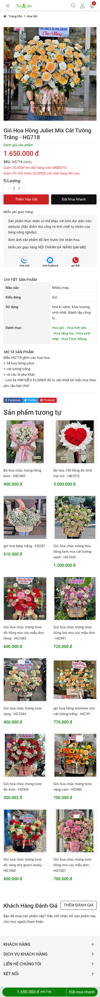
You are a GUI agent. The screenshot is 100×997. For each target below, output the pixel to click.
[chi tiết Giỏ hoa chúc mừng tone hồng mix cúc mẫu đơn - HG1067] (75, 831)
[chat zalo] (24, 260)
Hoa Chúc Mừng (74, 339)
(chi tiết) (79, 247)
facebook (14, 400)
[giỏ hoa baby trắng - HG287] (25, 517)
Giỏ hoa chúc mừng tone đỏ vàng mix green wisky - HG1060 (23, 865)
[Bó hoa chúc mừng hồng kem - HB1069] (25, 442)
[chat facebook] (50, 260)
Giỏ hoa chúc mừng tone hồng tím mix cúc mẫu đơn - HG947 (74, 632)
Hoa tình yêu (77, 328)
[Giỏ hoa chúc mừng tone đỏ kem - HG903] (25, 755)
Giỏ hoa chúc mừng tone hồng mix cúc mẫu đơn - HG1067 (72, 865)
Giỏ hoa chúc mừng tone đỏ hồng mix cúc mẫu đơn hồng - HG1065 (23, 632)
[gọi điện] (75, 260)
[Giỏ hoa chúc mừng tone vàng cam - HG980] (75, 755)
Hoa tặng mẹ (64, 333)
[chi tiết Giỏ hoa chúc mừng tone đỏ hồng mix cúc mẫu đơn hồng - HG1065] (25, 598)
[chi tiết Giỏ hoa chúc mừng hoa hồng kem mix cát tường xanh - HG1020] (75, 517)
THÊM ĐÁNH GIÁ (78, 905)
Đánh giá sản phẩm (18, 145)
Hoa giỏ (58, 328)
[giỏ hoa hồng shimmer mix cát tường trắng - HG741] (75, 679)
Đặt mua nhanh (74, 199)
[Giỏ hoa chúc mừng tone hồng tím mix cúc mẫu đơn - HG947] (75, 598)
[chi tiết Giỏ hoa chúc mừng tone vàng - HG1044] (25, 679)
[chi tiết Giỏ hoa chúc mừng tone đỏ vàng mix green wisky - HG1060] (25, 831)
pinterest (49, 400)
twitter (32, 400)
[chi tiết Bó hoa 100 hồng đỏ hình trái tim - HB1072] (75, 442)
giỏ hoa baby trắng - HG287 (24, 546)
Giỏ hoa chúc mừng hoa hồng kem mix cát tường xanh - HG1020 (72, 551)
